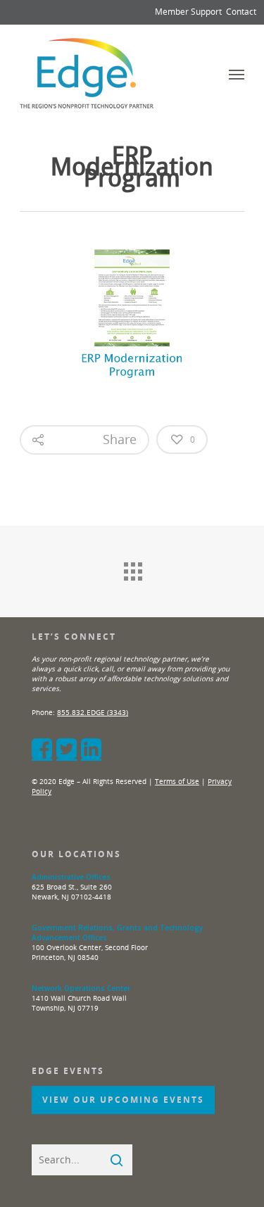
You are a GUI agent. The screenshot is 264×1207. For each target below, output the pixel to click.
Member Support (188, 12)
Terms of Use (177, 781)
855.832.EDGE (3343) (92, 712)
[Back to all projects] (132, 568)
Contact (241, 12)
